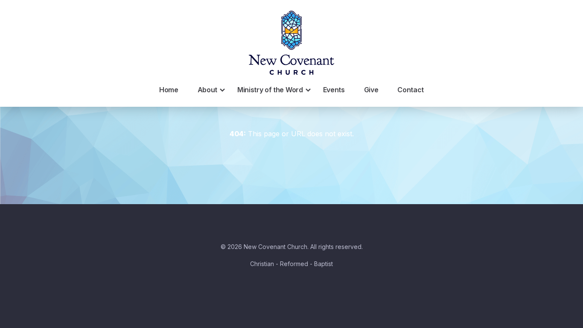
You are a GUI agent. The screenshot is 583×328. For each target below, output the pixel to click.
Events (334, 89)
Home (168, 89)
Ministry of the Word (270, 89)
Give (371, 89)
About (207, 89)
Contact (410, 89)
